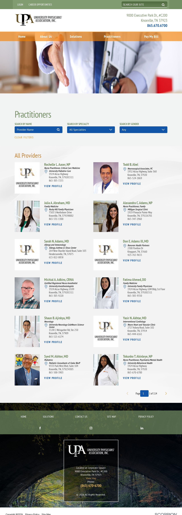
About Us (46, 36)
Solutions (76, 36)
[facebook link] (40, 428)
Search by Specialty (78, 124)
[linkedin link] (142, 428)
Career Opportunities (40, 4)
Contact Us (81, 416)
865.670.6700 (157, 25)
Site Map (111, 416)
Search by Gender (129, 124)
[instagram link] (91, 428)
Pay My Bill (151, 36)
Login (20, 4)
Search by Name (23, 124)
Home (22, 36)
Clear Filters (24, 137)
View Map (91, 478)
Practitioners (112, 36)
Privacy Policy (146, 416)
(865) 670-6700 (90, 485)
